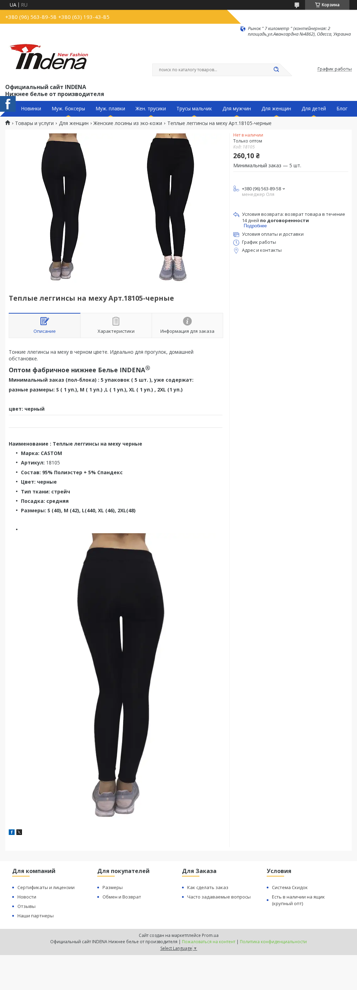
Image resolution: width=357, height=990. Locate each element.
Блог (342, 108)
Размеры (112, 887)
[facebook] (12, 833)
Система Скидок (290, 887)
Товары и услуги (34, 123)
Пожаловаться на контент (208, 942)
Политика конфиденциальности (273, 942)
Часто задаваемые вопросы (219, 897)
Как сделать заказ (207, 887)
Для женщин (276, 108)
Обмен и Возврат (121, 897)
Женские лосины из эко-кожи (127, 123)
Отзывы (26, 906)
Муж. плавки (110, 108)
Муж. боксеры (68, 108)
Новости (26, 897)
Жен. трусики (151, 108)
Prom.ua (210, 935)
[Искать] (276, 70)
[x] (19, 833)
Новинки (31, 108)
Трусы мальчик (194, 108)
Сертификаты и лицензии (46, 887)
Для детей (314, 108)
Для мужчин (236, 108)
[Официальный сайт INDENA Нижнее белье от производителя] (50, 59)
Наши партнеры (35, 915)
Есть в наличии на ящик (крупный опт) (298, 900)
